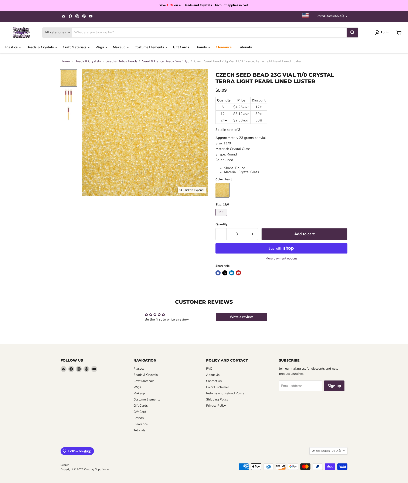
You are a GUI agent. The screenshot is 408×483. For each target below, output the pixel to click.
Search (65, 465)
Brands (202, 47)
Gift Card (139, 412)
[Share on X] (224, 272)
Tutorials (245, 47)
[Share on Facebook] (218, 272)
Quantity (221, 224)
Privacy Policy (216, 405)
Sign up (334, 385)
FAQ (209, 368)
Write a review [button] (241, 317)
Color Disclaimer (217, 387)
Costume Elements (150, 47)
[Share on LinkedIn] (231, 272)
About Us (213, 375)
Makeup (119, 47)
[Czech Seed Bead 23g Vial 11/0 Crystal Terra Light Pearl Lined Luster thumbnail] (68, 78)
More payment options (281, 258)
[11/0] (221, 217)
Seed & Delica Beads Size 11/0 (166, 61)
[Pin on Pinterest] (238, 272)
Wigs (100, 47)
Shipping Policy (217, 399)
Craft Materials (75, 47)
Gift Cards (181, 47)
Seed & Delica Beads (121, 61)
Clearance (224, 47)
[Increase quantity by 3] (252, 234)
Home (65, 61)
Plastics (11, 47)
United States (330, 16)
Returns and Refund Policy (225, 393)
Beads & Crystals (41, 47)
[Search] (352, 32)
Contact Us (214, 381)
